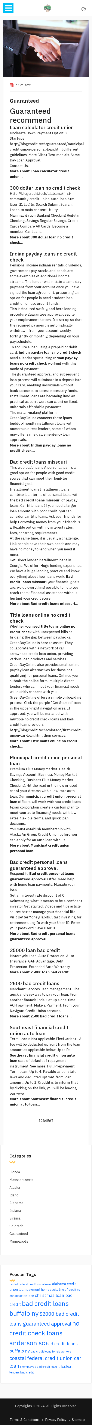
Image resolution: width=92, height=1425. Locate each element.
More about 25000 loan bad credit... (41, 972)
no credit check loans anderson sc (44, 1333)
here (59, 308)
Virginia (15, 1218)
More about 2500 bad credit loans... (41, 1016)
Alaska (14, 1187)
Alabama (16, 1203)
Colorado (16, 1226)
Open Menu (8, 8)
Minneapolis (18, 1241)
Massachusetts (21, 1180)
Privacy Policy (55, 1420)
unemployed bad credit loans (39, 1367)
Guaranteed (24, 100)
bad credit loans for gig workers (51, 1351)
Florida (14, 1172)
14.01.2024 (23, 85)
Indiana (15, 1210)
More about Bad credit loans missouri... (44, 603)
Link (13, 543)
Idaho (13, 1195)
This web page (22, 467)
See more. (38, 1066)
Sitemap (78, 1420)
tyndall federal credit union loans (30, 1284)
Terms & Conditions (25, 1420)
